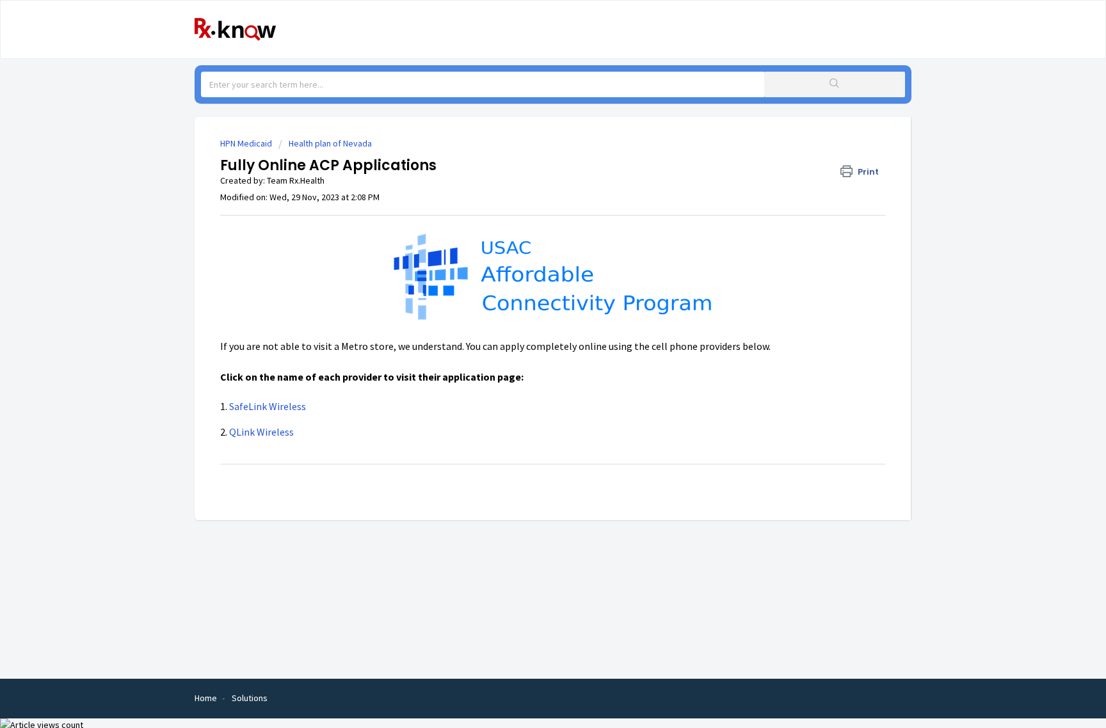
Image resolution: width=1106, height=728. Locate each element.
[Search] (834, 84)
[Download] (529, 196)
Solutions (250, 698)
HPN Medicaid (246, 143)
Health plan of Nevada (330, 143)
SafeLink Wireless (267, 406)
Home (206, 698)
